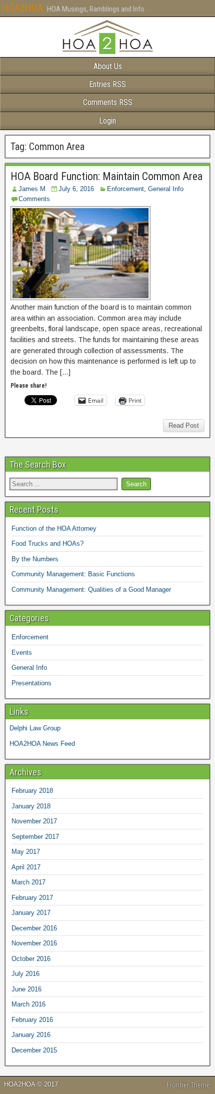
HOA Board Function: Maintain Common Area (106, 176)
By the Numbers (35, 559)
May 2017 (26, 851)
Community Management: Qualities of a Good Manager (91, 589)
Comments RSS (107, 102)
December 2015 (34, 1050)
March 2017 (29, 882)
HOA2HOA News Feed (42, 743)
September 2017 (35, 836)
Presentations (32, 683)
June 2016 (27, 989)
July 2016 (26, 973)
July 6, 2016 (76, 189)
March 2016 (29, 1004)
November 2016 (34, 943)
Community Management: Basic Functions (73, 574)
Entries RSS (107, 84)
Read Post (183, 425)
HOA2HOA (22, 8)
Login (107, 121)
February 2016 (32, 1019)
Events (22, 652)
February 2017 (32, 897)
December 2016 (34, 928)
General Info (166, 189)
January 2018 (31, 806)
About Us (108, 66)
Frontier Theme (188, 1084)
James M (32, 189)
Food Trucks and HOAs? (48, 543)
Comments (34, 199)
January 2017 (31, 912)
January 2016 (31, 1034)
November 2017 (34, 821)
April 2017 (26, 867)
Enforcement (125, 189)
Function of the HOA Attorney (54, 528)
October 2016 (31, 958)
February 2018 (32, 790)
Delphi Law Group (35, 728)
